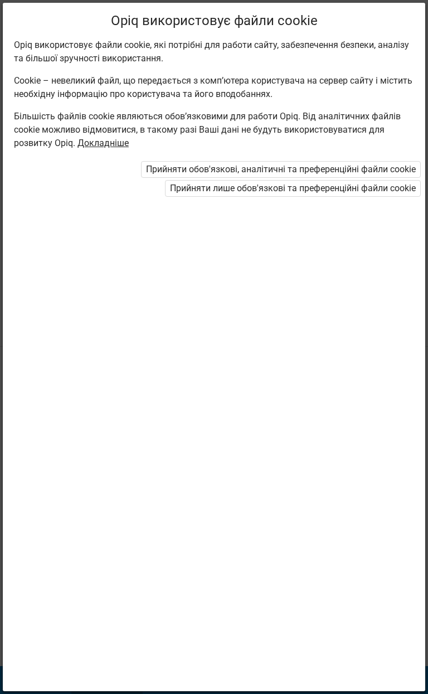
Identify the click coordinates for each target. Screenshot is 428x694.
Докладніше (103, 143)
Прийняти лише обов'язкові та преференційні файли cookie (293, 188)
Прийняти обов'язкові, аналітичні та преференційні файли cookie (281, 169)
